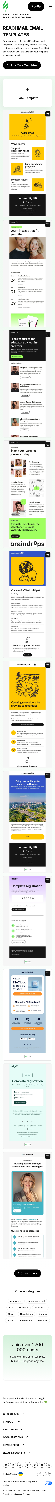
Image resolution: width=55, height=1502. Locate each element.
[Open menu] (50, 6)
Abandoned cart (36, 1301)
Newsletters (26, 1314)
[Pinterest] (49, 1465)
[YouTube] (42, 1465)
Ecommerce (40, 1307)
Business (23, 1307)
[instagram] (28, 1465)
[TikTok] (35, 1465)
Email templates (21, 14)
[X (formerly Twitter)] (20, 1465)
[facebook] (6, 1465)
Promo (11, 1320)
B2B (11, 1307)
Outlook (43, 1314)
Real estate (26, 1320)
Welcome (43, 1320)
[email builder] (5, 6)
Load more (30, 1273)
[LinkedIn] (13, 1465)
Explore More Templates (22, 65)
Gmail (11, 1314)
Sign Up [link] (36, 6)
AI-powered (16, 1301)
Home (6, 14)
